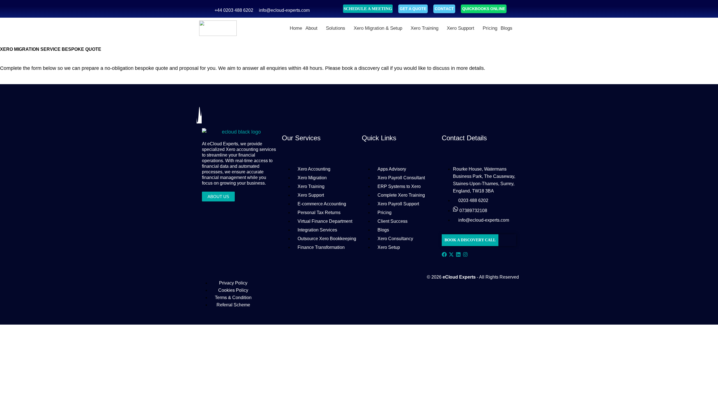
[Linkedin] (458, 255)
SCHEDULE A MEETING (368, 8)
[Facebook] (444, 255)
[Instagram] (465, 255)
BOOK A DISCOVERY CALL (470, 240)
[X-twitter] (451, 255)
